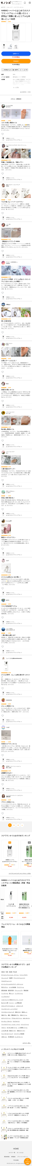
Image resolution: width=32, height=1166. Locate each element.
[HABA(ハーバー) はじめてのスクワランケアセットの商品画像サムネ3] (15, 46)
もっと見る (16, 87)
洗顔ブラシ (4, 1015)
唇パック (11, 993)
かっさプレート (19, 1036)
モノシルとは (20, 1152)
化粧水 (3, 971)
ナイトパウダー (24, 975)
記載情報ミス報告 (26, 92)
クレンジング (4, 978)
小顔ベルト (4, 1036)
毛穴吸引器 (11, 1036)
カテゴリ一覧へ (27, 1043)
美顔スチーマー (21, 1030)
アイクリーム (20, 987)
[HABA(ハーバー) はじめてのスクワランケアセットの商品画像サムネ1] (4, 46)
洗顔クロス (18, 1012)
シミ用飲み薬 (18, 1002)
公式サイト (16, 53)
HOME (16, 1149)
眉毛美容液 (4, 990)
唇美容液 (26, 990)
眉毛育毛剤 (11, 990)
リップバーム (4, 993)
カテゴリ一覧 (12, 1152)
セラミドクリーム (6, 1018)
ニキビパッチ (19, 1006)
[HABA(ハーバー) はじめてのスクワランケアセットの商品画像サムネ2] (10, 46)
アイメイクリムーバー (19, 978)
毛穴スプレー (4, 987)
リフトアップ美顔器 (19, 1033)
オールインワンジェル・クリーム (10, 975)
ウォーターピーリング (7, 1033)
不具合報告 (16, 1160)
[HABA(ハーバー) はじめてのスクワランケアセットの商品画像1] (16, 32)
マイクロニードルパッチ (7, 1012)
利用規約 (13, 1156)
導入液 (15, 971)
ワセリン (3, 1027)
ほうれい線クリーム (12, 1027)
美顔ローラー (12, 1030)
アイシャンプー (19, 990)
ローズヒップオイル (6, 1021)
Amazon (16, 61)
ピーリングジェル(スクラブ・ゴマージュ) (12, 984)
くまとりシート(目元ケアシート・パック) (12, 999)
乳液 (7, 971)
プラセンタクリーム (16, 1018)
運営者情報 (6, 1156)
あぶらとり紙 (4, 1002)
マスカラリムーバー (6, 981)
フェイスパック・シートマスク (9, 1009)
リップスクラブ (5, 996)
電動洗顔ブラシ (15, 1015)
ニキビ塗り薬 (4, 1030)
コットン (11, 1002)
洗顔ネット (24, 1012)
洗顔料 (11, 978)
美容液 (10, 971)
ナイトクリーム (25, 1024)
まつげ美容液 (12, 987)
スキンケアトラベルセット (8, 1006)
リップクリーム (19, 993)
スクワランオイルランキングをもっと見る (20, 873)
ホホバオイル (26, 1018)
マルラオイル (16, 1021)
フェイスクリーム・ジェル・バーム (10, 1024)
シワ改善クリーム (22, 1027)
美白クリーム (23, 1015)
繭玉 (9, 1015)
